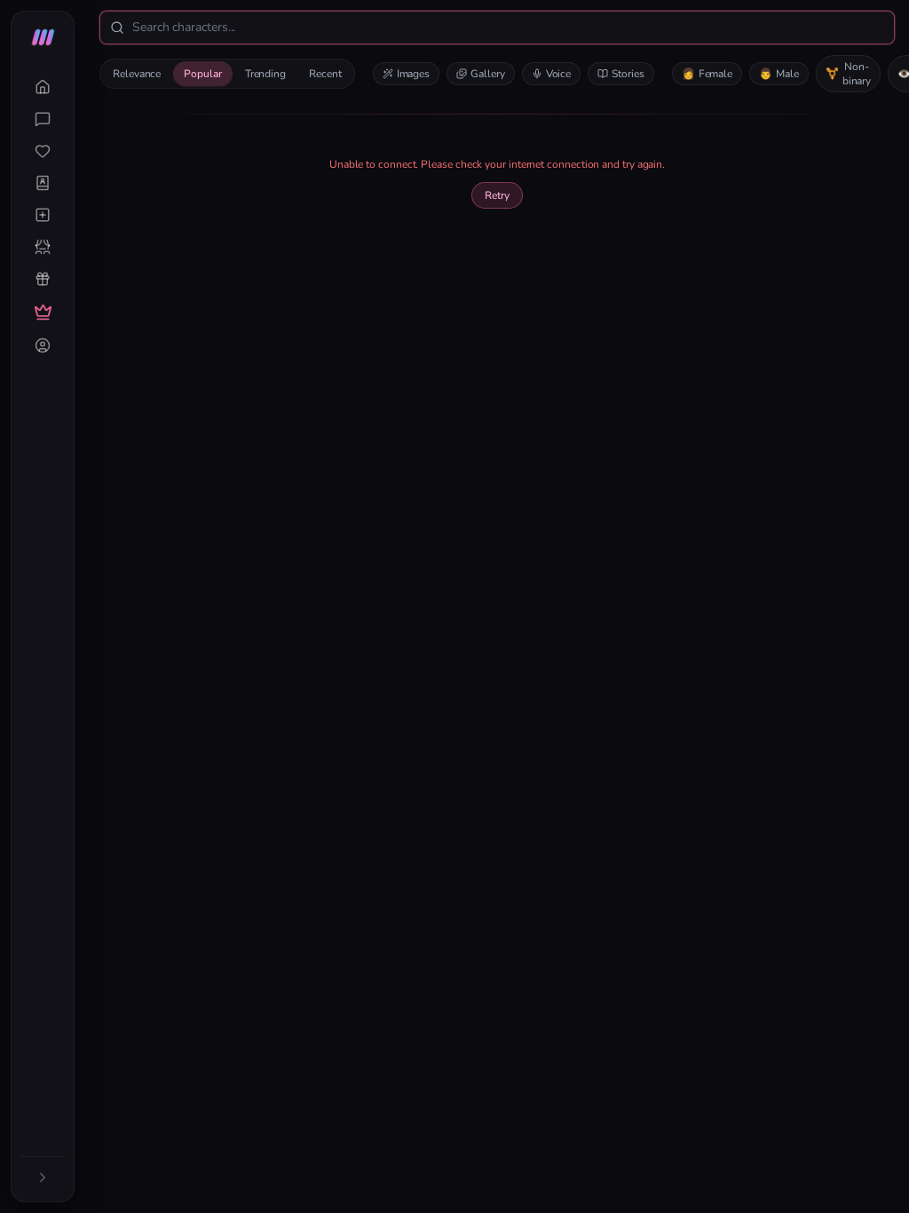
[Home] (42, 87)
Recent (325, 74)
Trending (265, 74)
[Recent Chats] (42, 119)
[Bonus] (42, 279)
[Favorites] (42, 151)
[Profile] (42, 345)
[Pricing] (42, 312)
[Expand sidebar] (42, 1177)
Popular (202, 74)
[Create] (42, 215)
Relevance (137, 74)
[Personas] (42, 247)
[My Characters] (42, 183)
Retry (497, 195)
